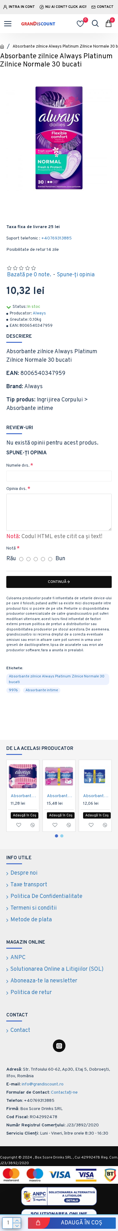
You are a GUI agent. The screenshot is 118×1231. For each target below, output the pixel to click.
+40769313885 (56, 238)
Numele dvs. (17, 465)
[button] (56, 835)
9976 (13, 690)
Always (39, 313)
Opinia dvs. (16, 489)
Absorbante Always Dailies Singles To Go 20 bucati (24, 796)
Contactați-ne (64, 1092)
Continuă (57, 581)
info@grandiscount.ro (43, 1084)
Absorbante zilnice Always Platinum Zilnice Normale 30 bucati (56, 679)
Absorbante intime (41, 690)
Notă (11, 548)
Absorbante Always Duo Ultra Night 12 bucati (96, 796)
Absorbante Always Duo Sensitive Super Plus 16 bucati (60, 796)
